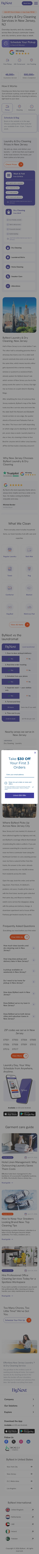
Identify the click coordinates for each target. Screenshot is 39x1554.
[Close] (35, 752)
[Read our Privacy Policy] (33, 787)
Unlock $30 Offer (19, 795)
